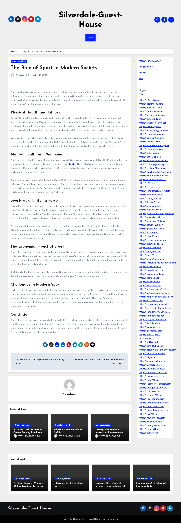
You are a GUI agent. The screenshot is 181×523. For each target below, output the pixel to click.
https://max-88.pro (148, 255)
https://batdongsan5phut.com (154, 293)
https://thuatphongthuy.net (153, 387)
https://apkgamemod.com (152, 274)
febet (141, 94)
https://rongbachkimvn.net (152, 123)
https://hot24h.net (148, 342)
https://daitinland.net (150, 323)
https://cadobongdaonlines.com (155, 172)
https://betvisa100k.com (151, 300)
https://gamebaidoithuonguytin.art (156, 213)
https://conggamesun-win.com (154, 191)
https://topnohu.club (149, 141)
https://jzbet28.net (148, 236)
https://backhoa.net (149, 278)
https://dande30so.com (150, 194)
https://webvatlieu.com (150, 421)
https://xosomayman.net (151, 149)
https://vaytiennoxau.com (152, 418)
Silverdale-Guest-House (29, 508)
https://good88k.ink (149, 232)
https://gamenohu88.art (151, 225)
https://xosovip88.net (150, 119)
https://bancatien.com (150, 157)
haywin (142, 72)
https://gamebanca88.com (152, 221)
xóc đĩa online (146, 67)
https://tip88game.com (150, 198)
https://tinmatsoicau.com (152, 134)
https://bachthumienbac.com (153, 160)
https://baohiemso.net (150, 285)
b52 (141, 84)
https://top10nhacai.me (150, 111)
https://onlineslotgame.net (152, 115)
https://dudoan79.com (150, 202)
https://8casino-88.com (151, 104)
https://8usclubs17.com (150, 107)
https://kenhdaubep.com (151, 346)
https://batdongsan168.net (152, 289)
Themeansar (112, 519)
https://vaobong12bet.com (152, 168)
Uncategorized (19, 61)
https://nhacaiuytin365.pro (152, 179)
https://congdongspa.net (151, 316)
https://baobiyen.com (149, 281)
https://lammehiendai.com (152, 353)
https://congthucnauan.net (153, 319)
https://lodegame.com (150, 251)
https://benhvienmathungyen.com (156, 297)
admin (22, 75)
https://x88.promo (148, 183)
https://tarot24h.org (149, 380)
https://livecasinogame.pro (152, 240)
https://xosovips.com (149, 187)
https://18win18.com (149, 100)
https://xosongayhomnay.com (154, 164)
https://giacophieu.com (150, 331)
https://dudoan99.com (150, 209)
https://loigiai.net (147, 357)
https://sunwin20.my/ (150, 61)
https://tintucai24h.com (151, 395)
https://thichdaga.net (150, 126)
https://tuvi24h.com (149, 414)
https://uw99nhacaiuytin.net (153, 175)
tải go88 (143, 90)
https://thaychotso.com (151, 270)
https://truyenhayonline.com (153, 410)
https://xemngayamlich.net (152, 425)
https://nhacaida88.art (150, 206)
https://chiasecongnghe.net (153, 304)
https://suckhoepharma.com (153, 372)
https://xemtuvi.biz (148, 429)
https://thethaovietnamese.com (155, 384)
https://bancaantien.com (151, 138)
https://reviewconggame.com (153, 130)
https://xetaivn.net (148, 433)
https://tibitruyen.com (150, 391)
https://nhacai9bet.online (151, 259)
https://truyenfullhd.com (151, 406)
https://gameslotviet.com (151, 228)
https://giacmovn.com (150, 327)
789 (141, 78)
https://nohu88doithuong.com (154, 145)
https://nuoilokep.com (150, 266)
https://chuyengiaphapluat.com (155, 308)
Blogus (98, 519)
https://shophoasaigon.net (152, 368)
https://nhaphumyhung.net (152, 361)
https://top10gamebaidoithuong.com (157, 263)
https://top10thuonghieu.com (154, 402)
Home (90, 38)
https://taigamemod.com (151, 376)
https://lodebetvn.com (150, 247)
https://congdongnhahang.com (154, 312)
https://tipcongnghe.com (151, 399)
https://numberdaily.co (150, 365)
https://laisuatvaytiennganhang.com (157, 350)
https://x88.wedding (149, 153)
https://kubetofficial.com (151, 244)
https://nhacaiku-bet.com (152, 217)
